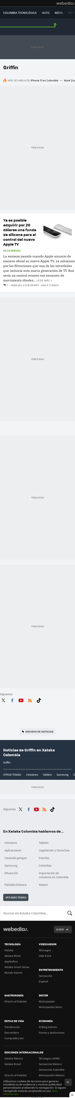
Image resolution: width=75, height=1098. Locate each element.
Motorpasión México (52, 1075)
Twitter (3, 699)
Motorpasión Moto (50, 1007)
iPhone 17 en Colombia (44, 80)
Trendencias (12, 1027)
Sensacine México (50, 1064)
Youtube (21, 699)
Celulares (32, 774)
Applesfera (11, 961)
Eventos (44, 858)
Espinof (43, 981)
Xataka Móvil (12, 956)
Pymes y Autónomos (51, 1032)
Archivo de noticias (39, 731)
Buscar (69, 913)
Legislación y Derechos (54, 850)
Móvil (59, 13)
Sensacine (45, 976)
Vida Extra (45, 956)
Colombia (45, 865)
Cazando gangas (15, 858)
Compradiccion (14, 1038)
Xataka (8, 950)
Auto (45, 13)
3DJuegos (45, 950)
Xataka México (13, 1058)
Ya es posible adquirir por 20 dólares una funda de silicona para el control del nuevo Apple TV (19, 232)
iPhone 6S (11, 873)
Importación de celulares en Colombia (53, 875)
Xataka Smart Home (16, 967)
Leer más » (44, 280)
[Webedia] (65, 3)
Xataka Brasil (12, 1064)
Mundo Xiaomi (13, 972)
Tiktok (39, 699)
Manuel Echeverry (25, 285)
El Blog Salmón (48, 1027)
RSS (30, 699)
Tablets (47, 774)
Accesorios (11, 250)
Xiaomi (43, 885)
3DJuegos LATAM (49, 1058)
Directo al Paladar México (15, 1076)
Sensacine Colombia (51, 1069)
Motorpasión (47, 1001)
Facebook (12, 699)
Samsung (62, 774)
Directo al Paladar (15, 1001)
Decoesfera (11, 1032)
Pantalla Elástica (15, 885)
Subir (60, 929)
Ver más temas (15, 897)
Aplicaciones (12, 850)
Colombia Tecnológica (20, 13)
